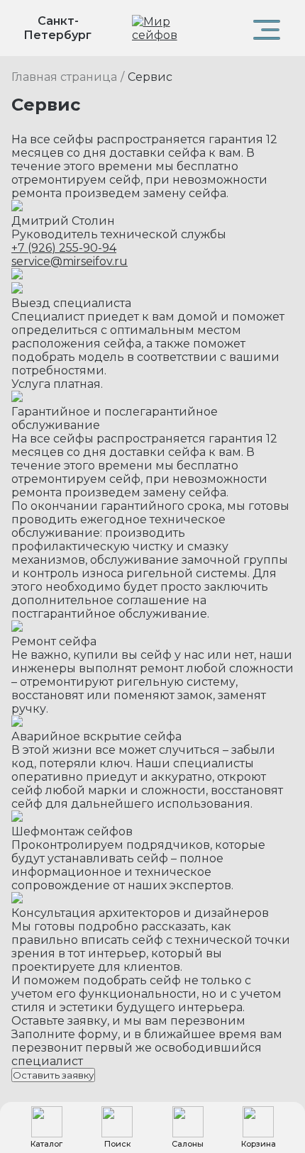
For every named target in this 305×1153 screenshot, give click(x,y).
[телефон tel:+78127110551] (219, 28)
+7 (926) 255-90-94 (63, 248)
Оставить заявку (53, 1075)
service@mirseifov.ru (69, 261)
